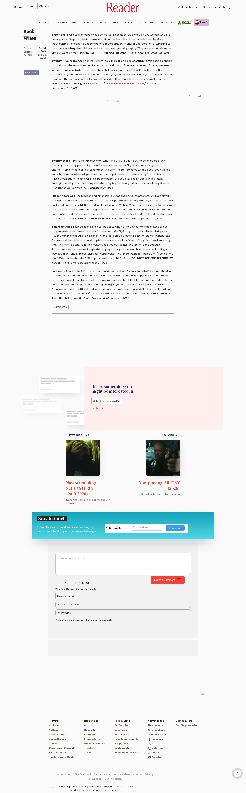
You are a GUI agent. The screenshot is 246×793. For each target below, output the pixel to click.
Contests (102, 22)
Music (116, 22)
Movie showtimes (94, 743)
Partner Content (59, 752)
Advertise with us (119, 774)
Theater (141, 22)
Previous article (79, 435)
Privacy (149, 774)
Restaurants (122, 747)
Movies (127, 22)
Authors (54, 729)
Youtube (156, 756)
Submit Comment (164, 580)
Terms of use (95, 778)
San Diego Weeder (186, 725)
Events (88, 22)
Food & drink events (127, 738)
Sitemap (137, 774)
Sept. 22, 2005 (41, 56)
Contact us (100, 774)
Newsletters (155, 725)
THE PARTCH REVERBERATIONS (124, 83)
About (68, 774)
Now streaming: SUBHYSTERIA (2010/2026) (81, 488)
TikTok (155, 752)
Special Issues (57, 738)
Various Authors (28, 53)
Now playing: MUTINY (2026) (159, 485)
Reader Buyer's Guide (61, 756)
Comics (53, 743)
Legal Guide (167, 22)
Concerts (89, 729)
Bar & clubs (121, 725)
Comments (60, 307)
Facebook (157, 738)
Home (59, 774)
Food (153, 22)
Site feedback (156, 729)
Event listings (92, 738)
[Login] (230, 7)
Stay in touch (156, 720)
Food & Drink (122, 720)
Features (54, 720)
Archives (44, 22)
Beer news (121, 729)
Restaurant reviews (126, 752)
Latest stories (57, 734)
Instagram (157, 747)
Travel (87, 752)
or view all (97, 408)
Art (86, 725)
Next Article (169, 435)
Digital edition (113, 778)
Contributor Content (61, 747)
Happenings (91, 720)
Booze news (122, 734)
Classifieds (61, 22)
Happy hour (121, 743)
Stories (75, 22)
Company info (184, 720)
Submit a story (157, 734)
